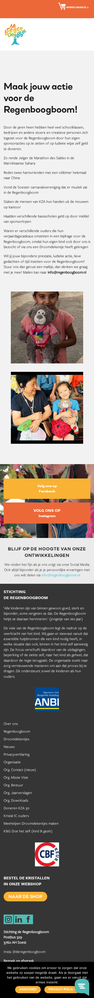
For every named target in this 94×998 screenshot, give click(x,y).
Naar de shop (25, 897)
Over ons (11, 723)
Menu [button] (87, 34)
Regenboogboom (17, 731)
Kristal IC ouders (16, 815)
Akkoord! (28, 989)
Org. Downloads (16, 800)
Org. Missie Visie (16, 777)
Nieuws (9, 746)
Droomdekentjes (16, 738)
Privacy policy (62, 989)
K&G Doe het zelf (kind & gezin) (28, 831)
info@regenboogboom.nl (60, 574)
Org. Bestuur (13, 784)
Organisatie (12, 761)
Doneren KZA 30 (16, 807)
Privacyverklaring (16, 754)
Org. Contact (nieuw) (20, 769)
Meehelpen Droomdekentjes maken (31, 823)
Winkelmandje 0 (77, 7)
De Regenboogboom (17, 34)
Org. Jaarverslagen (18, 792)
